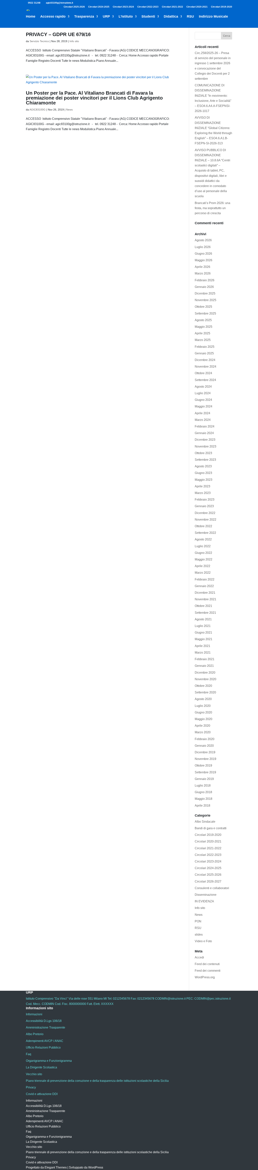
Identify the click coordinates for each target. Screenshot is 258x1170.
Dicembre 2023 (205, 439)
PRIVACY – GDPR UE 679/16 (58, 34)
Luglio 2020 (203, 705)
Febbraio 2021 (204, 659)
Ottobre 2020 (203, 685)
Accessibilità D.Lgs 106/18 (44, 1020)
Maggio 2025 (203, 326)
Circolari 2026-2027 (208, 881)
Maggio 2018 (203, 798)
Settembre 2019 (205, 772)
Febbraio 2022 (204, 579)
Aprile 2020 (202, 725)
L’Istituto (126, 16)
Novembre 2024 (205, 366)
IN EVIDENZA (204, 901)
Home (30, 16)
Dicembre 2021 (205, 592)
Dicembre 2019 (205, 752)
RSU (190, 16)
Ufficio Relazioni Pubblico (43, 1047)
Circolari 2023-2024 (123, 7)
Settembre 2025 (205, 313)
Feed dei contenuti (207, 964)
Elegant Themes (56, 1167)
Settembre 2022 (205, 532)
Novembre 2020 (205, 679)
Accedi (199, 957)
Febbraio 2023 (204, 499)
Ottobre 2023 (203, 453)
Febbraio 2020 (204, 739)
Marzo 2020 (203, 732)
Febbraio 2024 (204, 426)
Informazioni (34, 1014)
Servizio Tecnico (39, 41)
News (69, 109)
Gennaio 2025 (204, 353)
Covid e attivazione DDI (42, 1094)
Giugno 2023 (203, 472)
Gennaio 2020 (204, 745)
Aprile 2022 (202, 566)
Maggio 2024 (203, 406)
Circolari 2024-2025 (98, 7)
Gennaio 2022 (204, 586)
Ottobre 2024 (203, 373)
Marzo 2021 (203, 652)
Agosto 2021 (203, 619)
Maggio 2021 (203, 639)
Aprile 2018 (202, 805)
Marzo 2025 (203, 340)
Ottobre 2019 (203, 765)
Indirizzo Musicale (213, 16)
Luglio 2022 (203, 546)
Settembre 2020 (205, 692)
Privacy (31, 1087)
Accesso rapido (53, 16)
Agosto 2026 (203, 240)
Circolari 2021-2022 (172, 7)
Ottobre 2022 (203, 526)
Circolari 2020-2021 (197, 7)
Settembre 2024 (205, 380)
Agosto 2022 (203, 539)
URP (106, 16)
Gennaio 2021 (204, 665)
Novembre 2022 (205, 519)
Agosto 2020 (203, 699)
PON (198, 921)
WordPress (95, 1167)
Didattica (171, 16)
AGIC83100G (37, 109)
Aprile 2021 (202, 646)
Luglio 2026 (203, 247)
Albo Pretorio (34, 1034)
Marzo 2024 (203, 419)
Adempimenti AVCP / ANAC (44, 1040)
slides (199, 934)
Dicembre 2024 (205, 360)
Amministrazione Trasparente (45, 1027)
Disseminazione (205, 894)
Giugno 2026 (203, 253)
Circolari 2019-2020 (221, 7)
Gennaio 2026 (204, 286)
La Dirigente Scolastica (41, 1067)
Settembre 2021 (205, 612)
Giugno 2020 (203, 712)
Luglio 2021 (203, 626)
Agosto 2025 (203, 320)
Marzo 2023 (203, 493)
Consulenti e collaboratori (212, 888)
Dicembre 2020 (205, 672)
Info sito (74, 41)
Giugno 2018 (203, 792)
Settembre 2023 (205, 459)
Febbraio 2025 (204, 346)
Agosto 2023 (203, 466)
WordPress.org (205, 977)
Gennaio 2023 (204, 506)
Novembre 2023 (205, 446)
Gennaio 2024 (204, 433)
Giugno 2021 (203, 632)
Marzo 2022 (203, 572)
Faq (28, 1054)
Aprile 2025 (202, 333)
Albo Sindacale (205, 821)
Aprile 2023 (202, 486)
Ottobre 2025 (203, 306)
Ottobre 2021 (203, 605)
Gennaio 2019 (204, 779)
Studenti (148, 16)
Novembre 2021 (205, 599)
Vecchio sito (34, 1074)
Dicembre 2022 (205, 513)
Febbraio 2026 (204, 280)
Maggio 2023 (203, 479)
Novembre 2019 (205, 758)
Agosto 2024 (203, 386)
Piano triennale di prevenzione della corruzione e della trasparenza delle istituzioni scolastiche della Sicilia (97, 1080)
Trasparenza (84, 16)
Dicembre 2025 (205, 293)
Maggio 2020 (203, 719)
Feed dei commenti (207, 970)
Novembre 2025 (205, 300)
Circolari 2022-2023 (147, 7)
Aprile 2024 (202, 413)
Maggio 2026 (203, 260)
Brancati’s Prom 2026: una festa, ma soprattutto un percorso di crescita (212, 208)
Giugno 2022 (203, 552)
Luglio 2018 (203, 785)
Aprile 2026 (202, 266)
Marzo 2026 (203, 273)
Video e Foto (203, 941)
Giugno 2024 (203, 399)
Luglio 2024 (203, 393)
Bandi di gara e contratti (210, 828)
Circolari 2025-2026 (74, 7)
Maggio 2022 (203, 559)
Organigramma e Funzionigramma (49, 1060)
